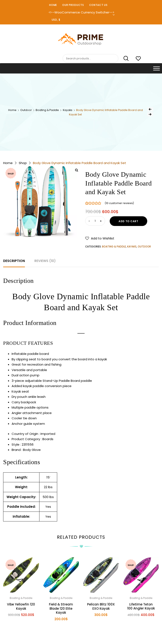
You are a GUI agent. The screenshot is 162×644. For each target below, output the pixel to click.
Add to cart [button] (18, 626)
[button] (99, 238)
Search (124, 58)
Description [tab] (14, 261)
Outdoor (26, 110)
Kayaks (67, 110)
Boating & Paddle (47, 110)
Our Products (73, 5)
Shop (23, 163)
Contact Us (98, 5)
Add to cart (128, 221)
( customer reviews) (119, 203)
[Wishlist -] (138, 59)
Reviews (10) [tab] (45, 261)
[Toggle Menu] (156, 68)
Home (53, 5)
